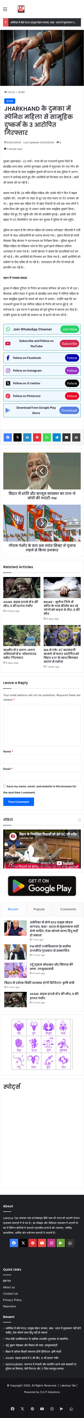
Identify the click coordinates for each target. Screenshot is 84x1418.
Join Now (69, 329)
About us (9, 1287)
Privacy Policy (12, 1300)
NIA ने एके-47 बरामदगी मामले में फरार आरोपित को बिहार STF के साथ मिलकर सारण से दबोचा (61, 656)
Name (8, 751)
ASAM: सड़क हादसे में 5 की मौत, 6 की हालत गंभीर (20, 604)
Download (69, 410)
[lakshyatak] (21, 9)
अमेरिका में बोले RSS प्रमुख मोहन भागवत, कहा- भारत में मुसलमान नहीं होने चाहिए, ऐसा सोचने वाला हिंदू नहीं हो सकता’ (54, 928)
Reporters (9, 1306)
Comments (68, 909)
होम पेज (7, 1281)
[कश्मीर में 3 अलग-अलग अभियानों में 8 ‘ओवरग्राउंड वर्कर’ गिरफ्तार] (21, 635)
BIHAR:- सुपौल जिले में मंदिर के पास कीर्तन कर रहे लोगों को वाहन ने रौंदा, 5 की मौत (62, 608)
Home (11, 92)
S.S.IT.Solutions (50, 1392)
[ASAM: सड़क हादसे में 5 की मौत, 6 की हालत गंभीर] (21, 587)
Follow (72, 358)
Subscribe (69, 343)
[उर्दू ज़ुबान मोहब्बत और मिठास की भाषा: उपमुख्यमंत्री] (15, 970)
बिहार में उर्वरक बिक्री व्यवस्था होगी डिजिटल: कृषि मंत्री (39, 983)
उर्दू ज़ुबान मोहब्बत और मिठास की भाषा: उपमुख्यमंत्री (51, 967)
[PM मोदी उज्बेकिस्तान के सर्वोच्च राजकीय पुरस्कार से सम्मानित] (15, 952)
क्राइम (21, 92)
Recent (13, 909)
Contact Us (10, 1293)
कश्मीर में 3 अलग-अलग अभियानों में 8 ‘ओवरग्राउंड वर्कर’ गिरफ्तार (19, 654)
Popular (39, 909)
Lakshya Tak (68, 1385)
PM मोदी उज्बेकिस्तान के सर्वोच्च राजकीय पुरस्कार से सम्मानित (39, 22)
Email (8, 768)
